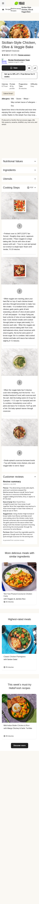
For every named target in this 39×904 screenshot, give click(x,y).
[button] (19, 170)
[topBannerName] (19, 17)
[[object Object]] (29, 68)
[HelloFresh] (20, 3)
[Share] (35, 68)
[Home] (3, 9)
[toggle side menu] (3, 3)
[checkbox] (2, 55)
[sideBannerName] (19, 142)
